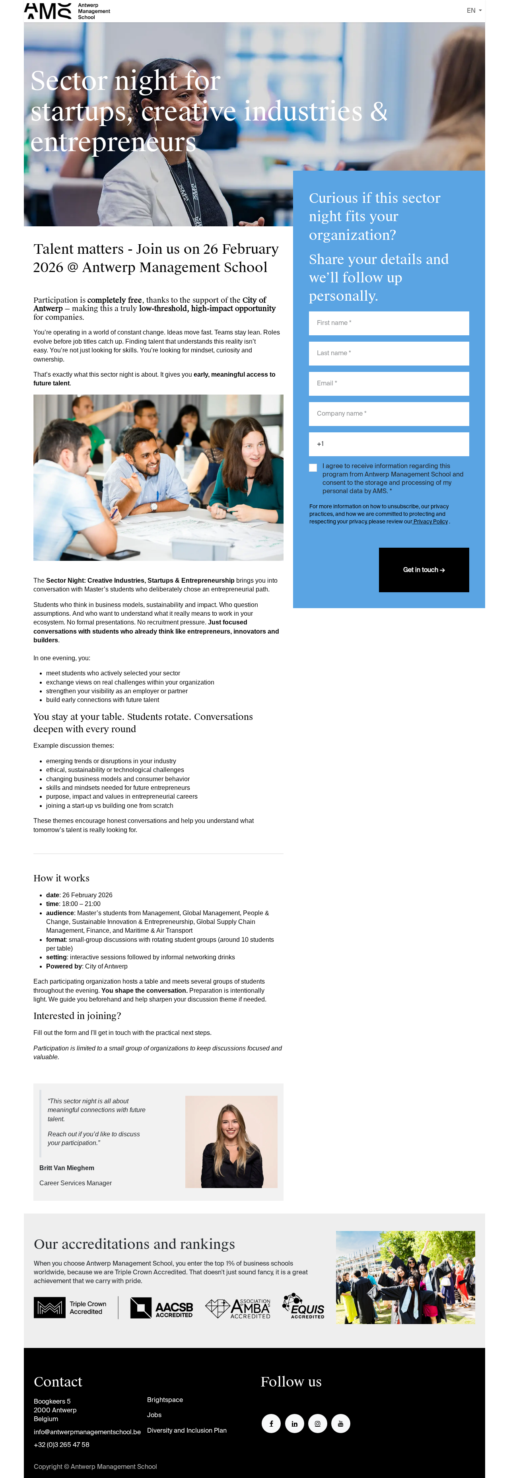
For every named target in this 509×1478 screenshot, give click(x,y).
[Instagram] (317, 1423)
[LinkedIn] (294, 1423)
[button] (424, 570)
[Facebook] (271, 1423)
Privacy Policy (430, 522)
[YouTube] (340, 1423)
